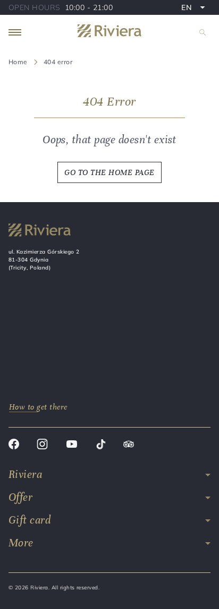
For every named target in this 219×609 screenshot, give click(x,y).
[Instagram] (42, 446)
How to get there (38, 407)
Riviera (25, 474)
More (21, 543)
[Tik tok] (101, 446)
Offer (20, 497)
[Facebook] (14, 446)
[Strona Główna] (109, 32)
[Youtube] (71, 446)
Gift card (29, 520)
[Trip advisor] (128, 446)
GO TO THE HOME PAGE (109, 172)
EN (195, 8)
